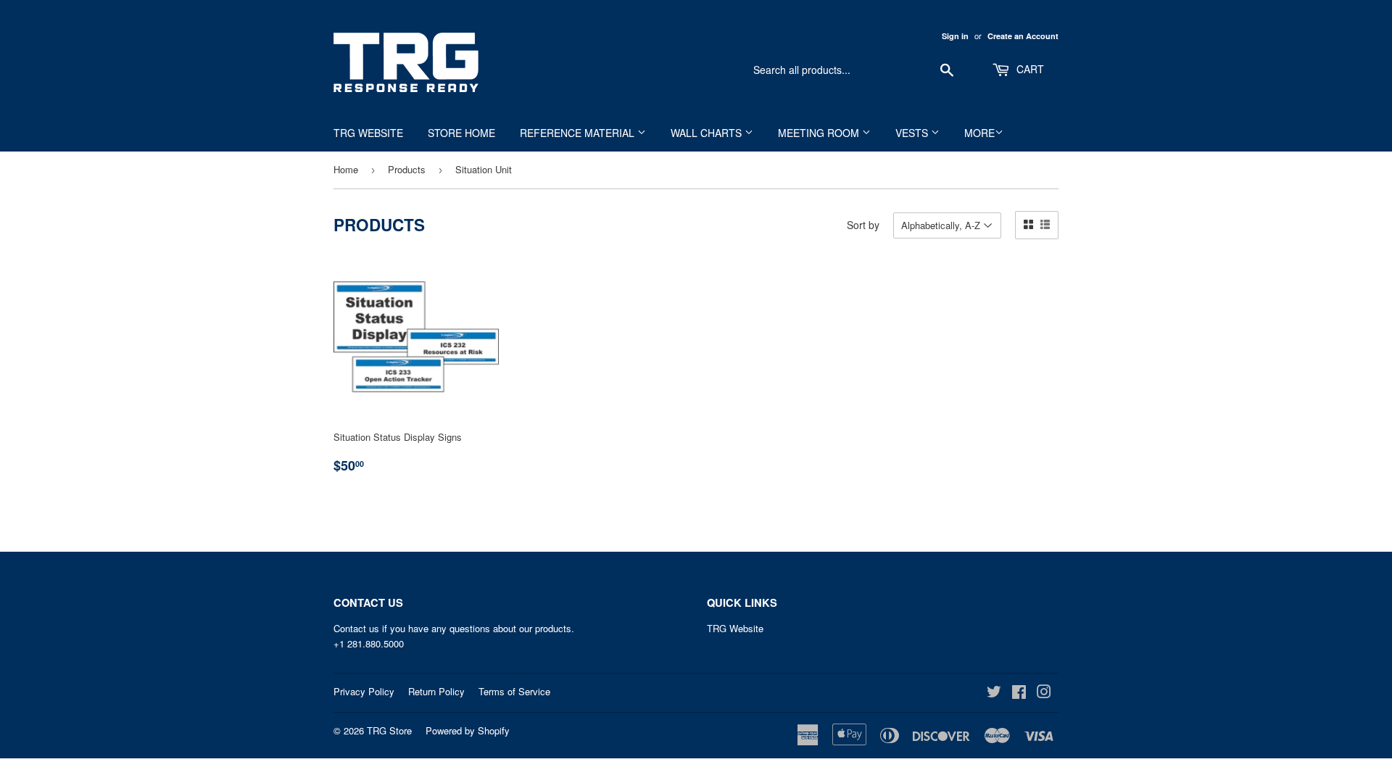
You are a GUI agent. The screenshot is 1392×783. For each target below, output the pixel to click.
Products (407, 169)
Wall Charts (708, 132)
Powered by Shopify (468, 730)
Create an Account (1022, 35)
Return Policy (436, 691)
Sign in (955, 35)
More (979, 132)
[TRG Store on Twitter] (994, 693)
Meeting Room (820, 132)
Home (346, 169)
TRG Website (368, 132)
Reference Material (578, 132)
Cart (1029, 69)
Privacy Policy (364, 691)
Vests (913, 132)
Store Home (461, 132)
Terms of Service (514, 691)
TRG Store (389, 730)
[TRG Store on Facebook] (1019, 693)
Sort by (863, 225)
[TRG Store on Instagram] (1044, 693)
